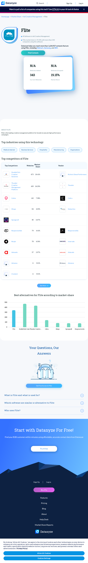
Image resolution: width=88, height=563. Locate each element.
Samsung (47, 48)
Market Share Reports (44, 525)
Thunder (71, 185)
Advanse (14, 263)
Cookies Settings (44, 558)
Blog (44, 508)
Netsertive (71, 209)
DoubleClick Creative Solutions (15, 174)
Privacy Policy (22, 548)
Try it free (44, 449)
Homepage (5, 17)
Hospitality (43, 150)
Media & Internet (9, 150)
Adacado (14, 252)
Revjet (13, 241)
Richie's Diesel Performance (77, 174)
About (44, 514)
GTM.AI (55, 9)
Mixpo (13, 209)
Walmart (40, 48)
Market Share (16, 17)
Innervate (71, 241)
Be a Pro (44, 490)
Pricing (44, 503)
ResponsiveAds (16, 231)
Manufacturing (59, 150)
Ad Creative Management (32, 17)
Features (44, 498)
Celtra (13, 198)
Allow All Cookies (44, 553)
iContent (14, 274)
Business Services (27, 150)
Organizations (75, 150)
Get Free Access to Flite (44, 386)
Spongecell (15, 220)
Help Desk (44, 519)
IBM (56, 48)
